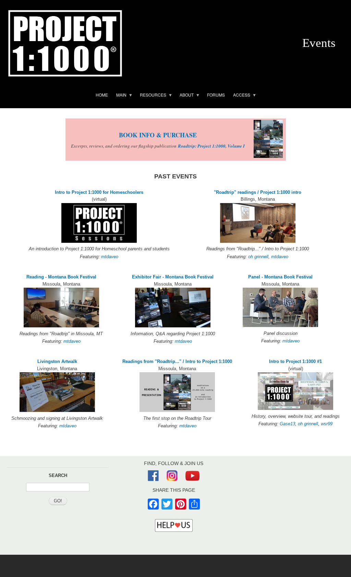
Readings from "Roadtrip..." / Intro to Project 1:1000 (177, 361)
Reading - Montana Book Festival (61, 276)
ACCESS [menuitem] (239, 96)
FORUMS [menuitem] (216, 95)
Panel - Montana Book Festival (280, 276)
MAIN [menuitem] (119, 96)
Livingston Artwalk (57, 361)
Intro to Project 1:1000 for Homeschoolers (99, 192)
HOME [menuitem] (102, 95)
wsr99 (326, 423)
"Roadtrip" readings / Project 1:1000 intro (257, 192)
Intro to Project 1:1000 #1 (295, 361)
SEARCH (58, 475)
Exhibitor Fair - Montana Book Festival (173, 276)
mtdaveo (109, 256)
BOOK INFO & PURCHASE (158, 134)
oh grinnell (258, 256)
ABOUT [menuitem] (185, 96)
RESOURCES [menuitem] (151, 96)
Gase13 (287, 423)
